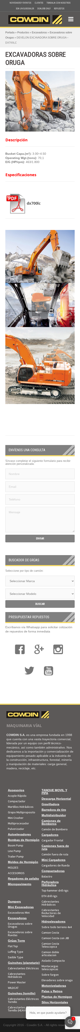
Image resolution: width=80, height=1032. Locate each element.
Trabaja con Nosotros (58, 3)
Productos (23, 32)
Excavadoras (39, 32)
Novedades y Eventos (20, 3)
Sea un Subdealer (25, 8)
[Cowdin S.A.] (35, 19)
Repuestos (59, 8)
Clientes (39, 3)
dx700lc (34, 203)
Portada (10, 32)
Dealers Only (44, 8)
